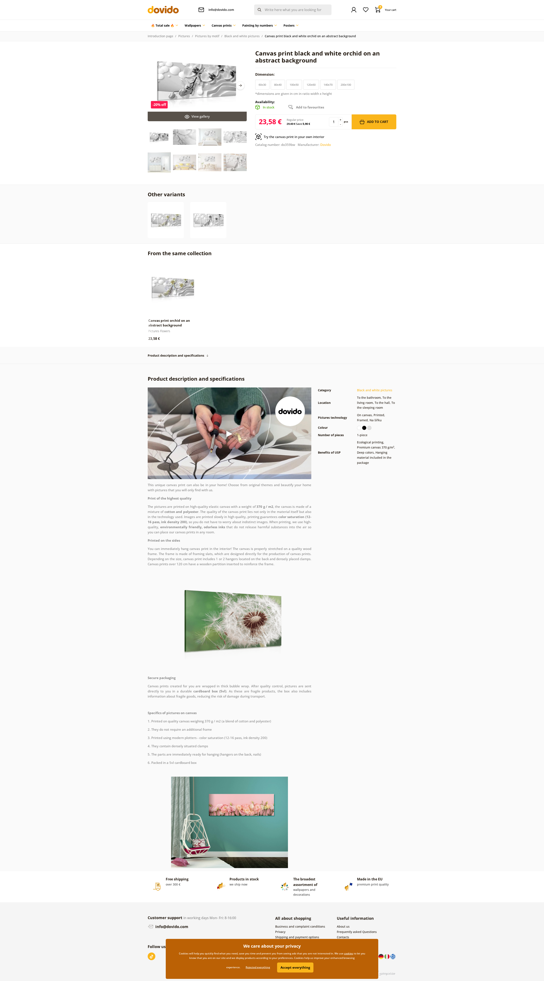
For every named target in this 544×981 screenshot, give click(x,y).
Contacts (343, 937)
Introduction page (160, 36)
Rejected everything (258, 967)
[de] (381, 956)
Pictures (184, 36)
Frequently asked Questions (357, 932)
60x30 (262, 85)
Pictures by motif (207, 36)
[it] (387, 956)
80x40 (278, 85)
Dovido (325, 144)
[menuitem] (164, 25)
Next (240, 85)
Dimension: (265, 74)
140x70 (328, 85)
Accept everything (295, 967)
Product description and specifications (176, 355)
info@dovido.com (171, 926)
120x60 (311, 85)
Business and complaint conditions (300, 926)
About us (343, 926)
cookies (348, 953)
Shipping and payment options (297, 937)
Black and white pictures (242, 36)
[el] (392, 956)
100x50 (294, 85)
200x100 (346, 85)
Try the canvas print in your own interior (294, 137)
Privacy (280, 932)
